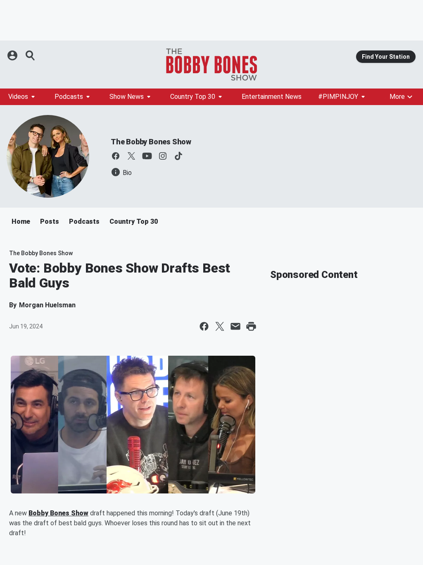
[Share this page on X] (220, 326)
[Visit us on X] (131, 156)
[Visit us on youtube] (147, 156)
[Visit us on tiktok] (178, 156)
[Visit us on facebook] (116, 156)
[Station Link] (211, 64)
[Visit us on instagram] (163, 156)
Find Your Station (386, 56)
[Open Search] (31, 55)
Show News (126, 97)
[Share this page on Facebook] (204, 326)
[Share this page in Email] (235, 326)
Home (21, 221)
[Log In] (13, 55)
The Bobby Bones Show (151, 141)
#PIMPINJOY (338, 97)
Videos (18, 97)
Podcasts (69, 97)
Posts (49, 221)
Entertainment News (272, 97)
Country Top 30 (192, 97)
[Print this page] (251, 326)
